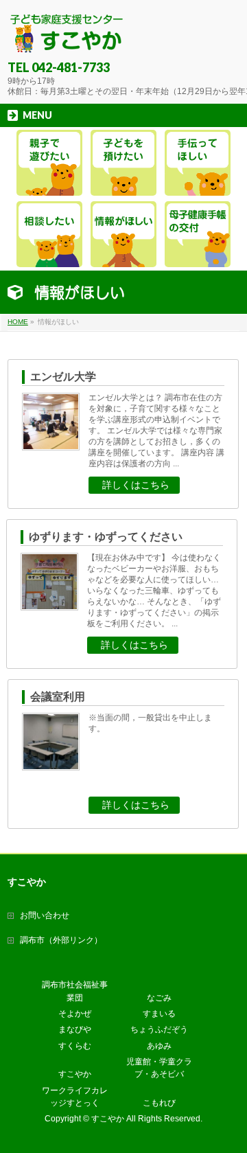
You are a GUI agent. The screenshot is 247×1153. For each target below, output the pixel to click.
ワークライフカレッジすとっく (75, 1097)
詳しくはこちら (135, 484)
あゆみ (159, 1046)
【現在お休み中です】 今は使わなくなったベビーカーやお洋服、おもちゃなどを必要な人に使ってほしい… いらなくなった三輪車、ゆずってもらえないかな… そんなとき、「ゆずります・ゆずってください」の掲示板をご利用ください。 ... (154, 590)
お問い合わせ (44, 915)
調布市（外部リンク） (61, 940)
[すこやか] (67, 38)
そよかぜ (74, 1013)
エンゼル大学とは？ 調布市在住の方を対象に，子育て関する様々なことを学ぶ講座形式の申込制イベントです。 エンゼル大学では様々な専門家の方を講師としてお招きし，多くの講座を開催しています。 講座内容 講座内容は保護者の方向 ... (156, 430)
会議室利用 (57, 697)
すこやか (74, 1074)
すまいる (159, 1013)
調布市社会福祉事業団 (75, 991)
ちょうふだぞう (159, 1029)
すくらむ (74, 1046)
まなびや (74, 1029)
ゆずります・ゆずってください (106, 537)
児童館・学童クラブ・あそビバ (159, 1068)
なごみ (159, 998)
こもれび (159, 1103)
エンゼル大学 (63, 377)
